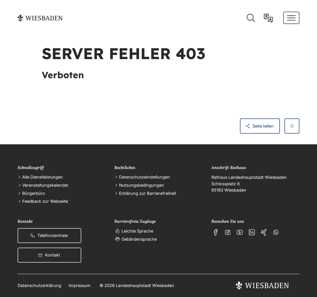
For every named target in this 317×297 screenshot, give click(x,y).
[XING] (264, 232)
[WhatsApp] (276, 232)
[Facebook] (215, 232)
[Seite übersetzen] (268, 18)
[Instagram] (227, 232)
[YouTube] (240, 232)
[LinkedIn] (252, 232)
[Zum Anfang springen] (292, 125)
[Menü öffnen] (291, 18)
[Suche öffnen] (250, 18)
